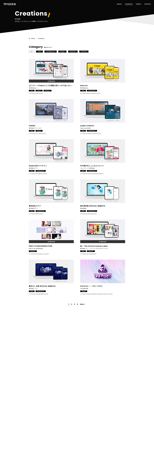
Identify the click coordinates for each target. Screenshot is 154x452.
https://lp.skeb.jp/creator (39, 173)
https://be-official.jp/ (89, 253)
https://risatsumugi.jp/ (89, 213)
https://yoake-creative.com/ (91, 133)
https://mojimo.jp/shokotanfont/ (93, 173)
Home (33, 38)
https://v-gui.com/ (37, 93)
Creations (129, 4)
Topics (138, 4)
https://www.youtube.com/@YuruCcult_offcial (97, 294)
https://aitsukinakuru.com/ (39, 294)
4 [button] (77, 304)
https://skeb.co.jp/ (37, 213)
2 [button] (71, 304)
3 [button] (74, 304)
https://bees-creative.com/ (91, 93)
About (119, 4)
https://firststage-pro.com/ (40, 253)
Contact (147, 4)
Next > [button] (83, 304)
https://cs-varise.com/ (38, 133)
